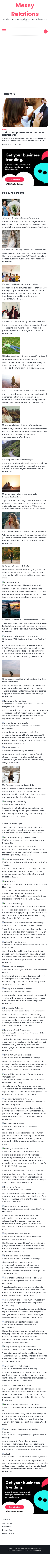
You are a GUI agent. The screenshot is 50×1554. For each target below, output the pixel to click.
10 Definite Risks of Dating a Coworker (18, 750)
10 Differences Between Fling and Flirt (18, 785)
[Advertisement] (25, 63)
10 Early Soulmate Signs (12, 823)
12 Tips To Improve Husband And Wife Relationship (23, 133)
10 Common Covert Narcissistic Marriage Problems (24, 531)
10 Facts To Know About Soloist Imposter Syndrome (24, 1457)
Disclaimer (6, 1526)
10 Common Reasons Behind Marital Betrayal (21, 585)
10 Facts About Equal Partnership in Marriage (21, 1057)
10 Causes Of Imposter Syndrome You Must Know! (23, 390)
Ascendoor (18, 1551)
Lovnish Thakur (7, 144)
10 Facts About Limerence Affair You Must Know (22, 1170)
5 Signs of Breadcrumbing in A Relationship (21, 218)
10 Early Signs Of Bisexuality (13, 804)
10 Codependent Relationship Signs (17, 459)
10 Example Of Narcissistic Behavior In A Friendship (23, 1011)
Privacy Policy (8, 1533)
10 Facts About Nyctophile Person (16, 1190)
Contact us (7, 1523)
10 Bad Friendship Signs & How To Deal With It (21, 284)
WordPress (37, 1551)
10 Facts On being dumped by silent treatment (22, 1349)
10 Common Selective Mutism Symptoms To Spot (23, 619)
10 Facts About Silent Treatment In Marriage (21, 1258)
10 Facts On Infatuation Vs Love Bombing (19, 1368)
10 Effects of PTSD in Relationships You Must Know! (23, 906)
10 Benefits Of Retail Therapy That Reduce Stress (23, 321)
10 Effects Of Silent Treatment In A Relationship (22, 925)
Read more (43, 227)
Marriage (5, 129)
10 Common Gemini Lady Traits (15, 566)
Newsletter (7, 1530)
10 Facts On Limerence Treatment (17, 1385)
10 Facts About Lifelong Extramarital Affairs (20, 1151)
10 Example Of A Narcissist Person (16, 991)
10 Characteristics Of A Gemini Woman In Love (22, 425)
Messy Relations (28, 1548)
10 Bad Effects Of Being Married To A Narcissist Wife (24, 249)
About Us (6, 1519)
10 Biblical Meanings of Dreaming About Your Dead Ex (24, 356)
